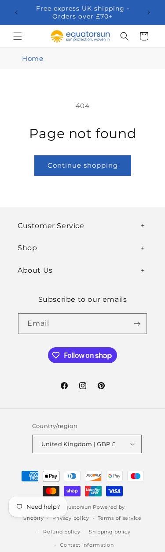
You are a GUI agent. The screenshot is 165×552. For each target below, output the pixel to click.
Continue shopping (83, 165)
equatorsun (76, 507)
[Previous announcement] (16, 12)
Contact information (87, 545)
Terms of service (119, 518)
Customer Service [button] (51, 226)
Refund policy (61, 532)
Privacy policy (70, 518)
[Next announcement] (148, 12)
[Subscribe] (137, 323)
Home (32, 58)
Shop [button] (27, 248)
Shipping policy (110, 532)
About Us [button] (35, 270)
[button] (17, 36)
